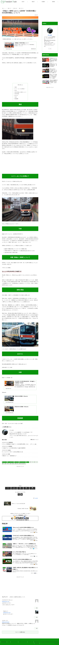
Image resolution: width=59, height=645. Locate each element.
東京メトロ (10, 446)
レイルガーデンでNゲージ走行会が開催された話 (13, 451)
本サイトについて (14, 641)
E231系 (36, 462)
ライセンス (37, 643)
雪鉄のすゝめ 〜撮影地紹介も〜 (10, 455)
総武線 (17, 463)
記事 (28, 462)
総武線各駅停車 (22, 462)
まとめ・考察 (10, 442)
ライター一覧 (30, 641)
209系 (32, 462)
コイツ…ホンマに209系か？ (20, 88)
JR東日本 (5, 462)
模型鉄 (9, 450)
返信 (37, 607)
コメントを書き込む (20, 632)
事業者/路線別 (3, 641)
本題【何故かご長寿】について (20, 92)
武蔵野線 (17, 462)
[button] (26, 488)
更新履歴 (16, 98)
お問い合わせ (36, 641)
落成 (16, 87)
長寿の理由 (17, 93)
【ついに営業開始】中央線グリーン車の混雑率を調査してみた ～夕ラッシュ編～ (20, 444)
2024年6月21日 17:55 (6, 612)
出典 (16, 97)
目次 (19, 84)
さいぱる (50, 35)
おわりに (16, 95)
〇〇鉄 (8, 641)
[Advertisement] (20, 73)
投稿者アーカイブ (35, 439)
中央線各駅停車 (11, 462)
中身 (16, 90)
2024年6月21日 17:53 (5, 601)
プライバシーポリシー (23, 641)
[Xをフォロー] (19, 494)
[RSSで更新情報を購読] (21, 494)
